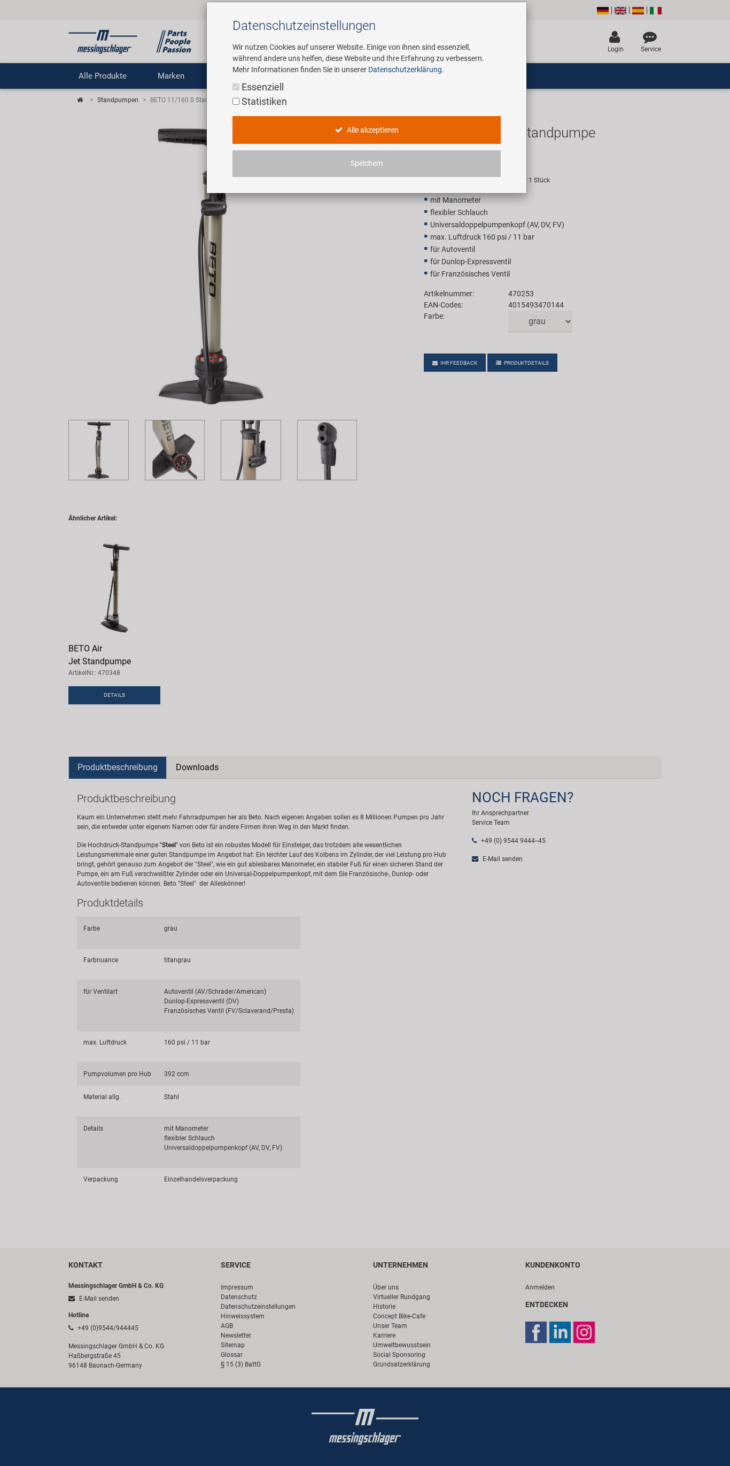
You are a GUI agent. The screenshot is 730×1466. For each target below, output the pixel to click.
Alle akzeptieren (372, 130)
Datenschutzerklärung (405, 69)
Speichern (367, 163)
